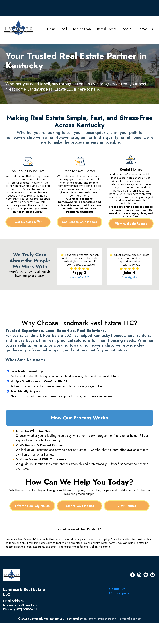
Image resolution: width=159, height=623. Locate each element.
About (127, 29)
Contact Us (145, 29)
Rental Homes (106, 29)
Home (51, 29)
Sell (64, 29)
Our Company (119, 593)
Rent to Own (82, 29)
